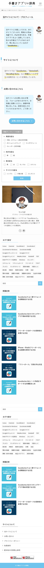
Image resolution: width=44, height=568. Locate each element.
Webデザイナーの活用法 (10, 260)
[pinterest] (23, 230)
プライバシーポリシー (12, 541)
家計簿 (4, 270)
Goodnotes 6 (31, 246)
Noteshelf (31, 256)
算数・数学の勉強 (8, 277)
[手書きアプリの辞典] (22, 4)
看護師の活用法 (26, 273)
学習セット (35, 266)
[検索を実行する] (40, 283)
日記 (32, 270)
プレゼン (5, 266)
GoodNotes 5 (20, 246)
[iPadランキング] (16, 558)
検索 (22, 178)
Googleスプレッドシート (10, 253)
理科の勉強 (6, 273)
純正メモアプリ (19, 277)
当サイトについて (10, 531)
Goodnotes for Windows (10, 249)
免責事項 (7, 545)
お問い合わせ (9, 536)
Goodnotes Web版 (25, 249)
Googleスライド (24, 253)
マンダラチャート (15, 266)
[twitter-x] (20, 230)
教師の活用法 (19, 270)
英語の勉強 (30, 277)
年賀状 (11, 270)
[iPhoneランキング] (28, 558)
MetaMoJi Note (21, 256)
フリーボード (29, 263)
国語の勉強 (26, 266)
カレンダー (30, 260)
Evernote (11, 246)
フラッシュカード (18, 263)
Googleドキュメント (9, 256)
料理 (27, 270)
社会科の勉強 (37, 273)
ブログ (38, 263)
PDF (37, 256)
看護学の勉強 (15, 273)
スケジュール (6, 263)
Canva (4, 246)
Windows (22, 260)
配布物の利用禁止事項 (12, 550)
